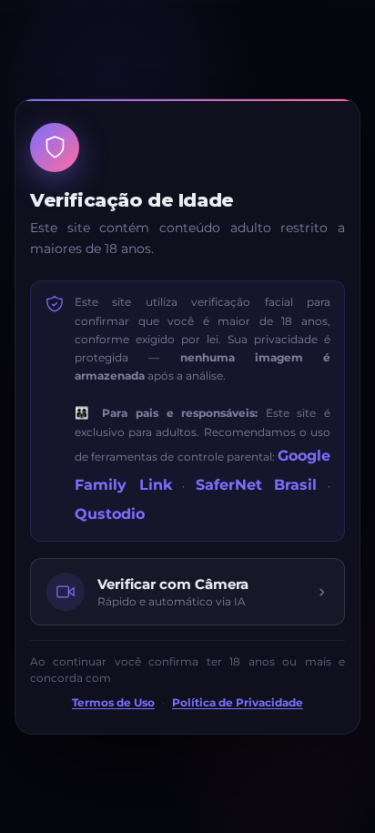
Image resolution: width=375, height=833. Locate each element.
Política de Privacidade (237, 702)
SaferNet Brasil (257, 484)
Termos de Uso (113, 702)
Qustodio (110, 514)
